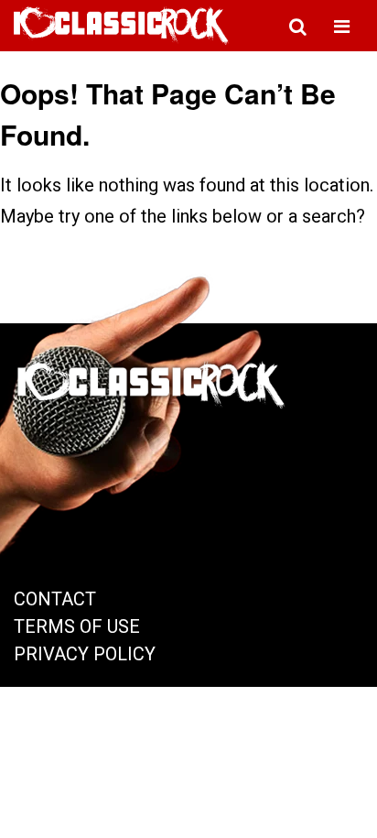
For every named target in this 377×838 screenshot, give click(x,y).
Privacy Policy (85, 654)
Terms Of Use (77, 626)
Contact (55, 599)
